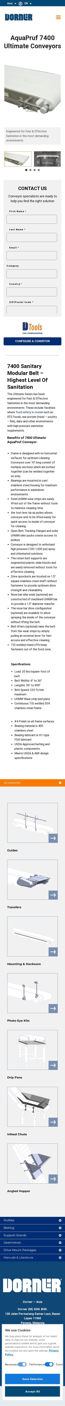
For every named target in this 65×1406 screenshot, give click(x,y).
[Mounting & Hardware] (32, 936)
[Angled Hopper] (32, 1163)
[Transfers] (32, 880)
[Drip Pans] (32, 1050)
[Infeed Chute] (32, 1107)
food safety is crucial (29, 412)
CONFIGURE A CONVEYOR (32, 341)
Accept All (32, 1391)
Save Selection (32, 1379)
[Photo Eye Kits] (32, 993)
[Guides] (32, 823)
